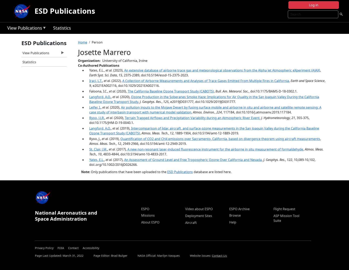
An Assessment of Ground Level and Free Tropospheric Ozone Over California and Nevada (193, 160)
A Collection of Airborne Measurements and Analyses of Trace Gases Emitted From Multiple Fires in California (205, 81)
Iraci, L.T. (95, 81)
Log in (313, 5)
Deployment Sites (198, 216)
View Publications (23, 28)
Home (82, 42)
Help (232, 222)
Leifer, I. (95, 107)
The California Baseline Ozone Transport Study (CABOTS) (171, 91)
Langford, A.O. (100, 97)
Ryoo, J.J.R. (97, 118)
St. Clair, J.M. (98, 149)
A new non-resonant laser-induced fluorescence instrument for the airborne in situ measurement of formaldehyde (215, 149)
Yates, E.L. (96, 160)
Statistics (62, 28)
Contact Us (219, 256)
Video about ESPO (199, 209)
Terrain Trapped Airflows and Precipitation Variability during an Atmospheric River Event (192, 118)
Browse (235, 215)
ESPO (145, 209)
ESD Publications (65, 11)
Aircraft (191, 222)
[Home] (23, 11)
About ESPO (150, 222)
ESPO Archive (239, 209)
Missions (148, 215)
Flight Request (284, 209)
